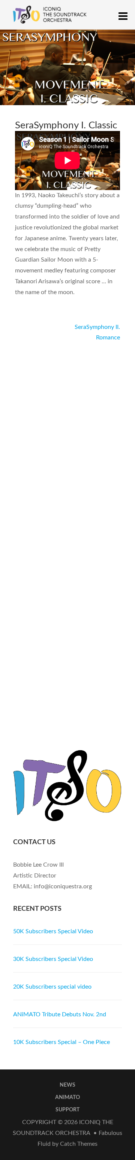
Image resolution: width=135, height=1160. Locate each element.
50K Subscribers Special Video (53, 931)
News (67, 1085)
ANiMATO (67, 1097)
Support (68, 1109)
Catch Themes (79, 1144)
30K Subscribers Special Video (53, 959)
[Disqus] (68, 436)
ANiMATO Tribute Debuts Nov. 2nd (59, 1014)
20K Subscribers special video (52, 987)
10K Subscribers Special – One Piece (61, 1042)
